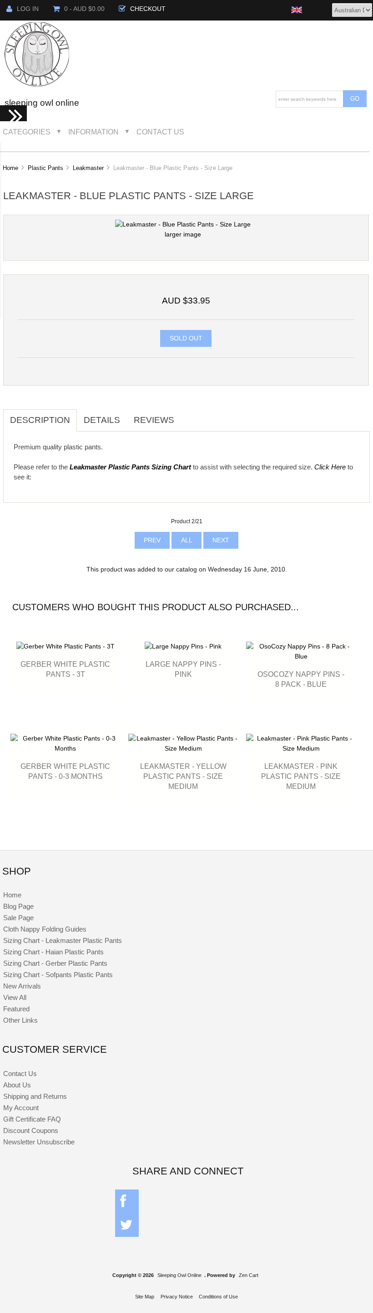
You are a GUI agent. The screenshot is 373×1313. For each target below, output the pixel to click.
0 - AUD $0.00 (84, 8)
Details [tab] (102, 420)
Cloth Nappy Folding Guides (44, 929)
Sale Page (18, 918)
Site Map (144, 1296)
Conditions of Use (218, 1296)
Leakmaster (88, 168)
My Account (21, 1108)
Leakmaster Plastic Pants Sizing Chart (130, 467)
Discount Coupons (30, 1130)
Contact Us (160, 132)
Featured (16, 1009)
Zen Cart (248, 1275)
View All (14, 997)
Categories (26, 132)
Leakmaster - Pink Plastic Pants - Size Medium (301, 776)
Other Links (20, 1020)
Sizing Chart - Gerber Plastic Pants (55, 963)
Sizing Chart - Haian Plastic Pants (53, 952)
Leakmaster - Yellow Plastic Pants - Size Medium (183, 776)
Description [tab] (40, 420)
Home (10, 168)
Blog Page (18, 906)
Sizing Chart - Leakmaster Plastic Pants (62, 940)
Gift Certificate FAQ (32, 1119)
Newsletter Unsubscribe (39, 1142)
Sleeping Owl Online (179, 1275)
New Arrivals (22, 986)
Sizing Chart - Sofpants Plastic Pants (58, 974)
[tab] (188, 415)
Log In (28, 8)
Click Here (330, 467)
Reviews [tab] (154, 420)
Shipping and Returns (35, 1096)
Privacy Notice (177, 1296)
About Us (17, 1085)
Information (93, 132)
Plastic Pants (45, 168)
